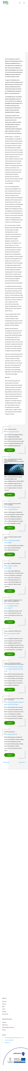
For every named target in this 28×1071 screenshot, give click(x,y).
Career (3, 1009)
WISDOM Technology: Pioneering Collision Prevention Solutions (12, 504)
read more (9, 450)
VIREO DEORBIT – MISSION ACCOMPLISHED (12, 563)
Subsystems (5, 1025)
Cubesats (4, 1022)
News (3, 1006)
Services (4, 1030)
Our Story (4, 1001)
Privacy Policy (5, 1014)
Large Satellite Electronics (8, 1027)
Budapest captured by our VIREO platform (12, 631)
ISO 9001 (4, 1011)
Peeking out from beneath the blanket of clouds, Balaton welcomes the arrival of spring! (13, 663)
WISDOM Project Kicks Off (9, 732)
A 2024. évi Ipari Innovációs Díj (10, 429)
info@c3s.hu (7, 1042)
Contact (4, 1035)
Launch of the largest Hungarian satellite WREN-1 (12, 537)
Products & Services (7, 1019)
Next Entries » (22, 762)
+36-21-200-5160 (9, 1040)
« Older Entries (6, 762)
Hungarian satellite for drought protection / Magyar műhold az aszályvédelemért (13, 600)
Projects (4, 1004)
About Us (4, 998)
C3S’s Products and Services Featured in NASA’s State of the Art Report (13, 699)
